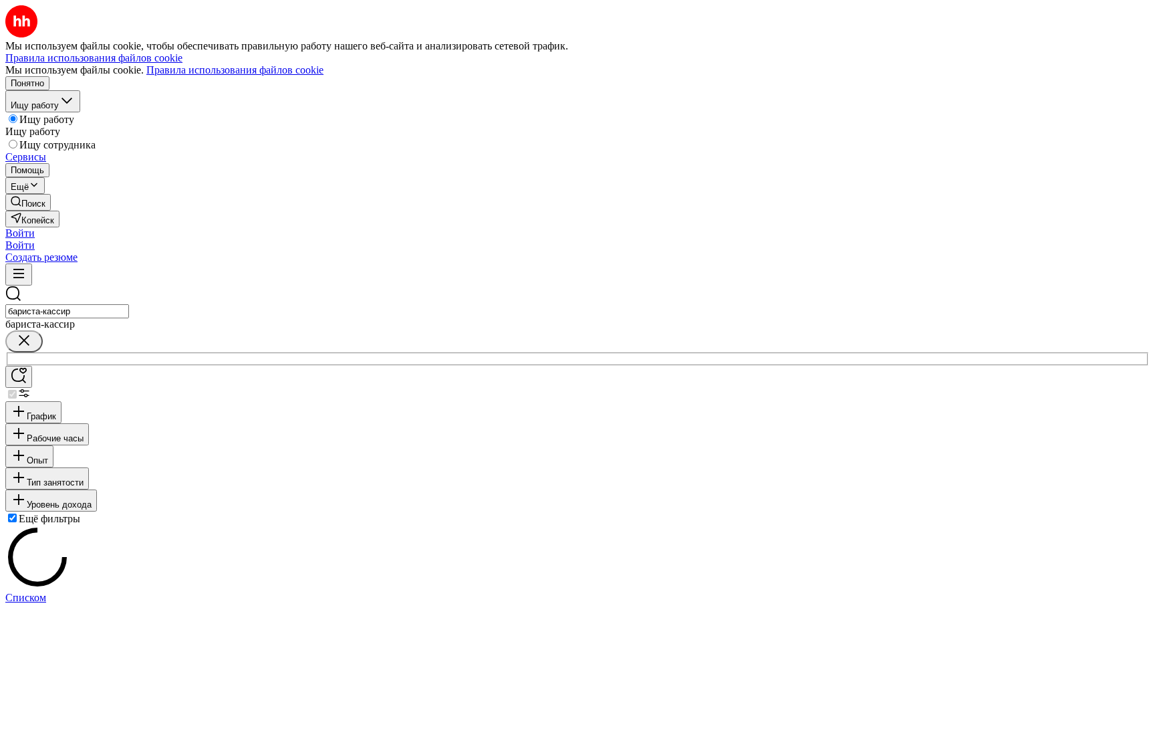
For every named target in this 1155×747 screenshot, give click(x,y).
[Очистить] (24, 341)
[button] (20, 233)
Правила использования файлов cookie (235, 70)
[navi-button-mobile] (18, 274)
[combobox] (67, 311)
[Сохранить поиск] (18, 377)
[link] (28, 202)
